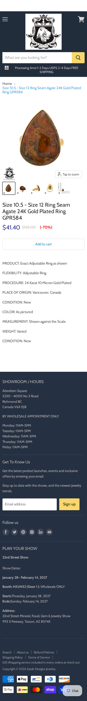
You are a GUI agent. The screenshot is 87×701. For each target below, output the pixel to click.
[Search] (78, 57)
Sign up (69, 504)
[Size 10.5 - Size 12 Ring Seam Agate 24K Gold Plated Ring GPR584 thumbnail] (9, 188)
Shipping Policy (12, 657)
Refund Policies (44, 652)
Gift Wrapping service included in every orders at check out (41, 662)
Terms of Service (39, 657)
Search (7, 652)
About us (23, 652)
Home (7, 84)
